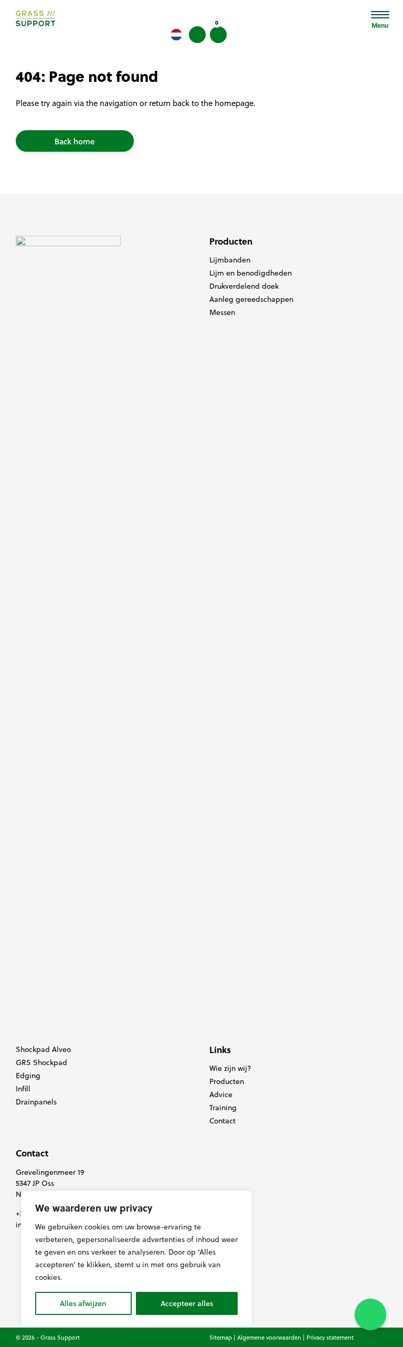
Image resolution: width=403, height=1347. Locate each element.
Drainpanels (36, 1102)
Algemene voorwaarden (269, 1337)
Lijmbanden (229, 260)
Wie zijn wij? (230, 1068)
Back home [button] (75, 141)
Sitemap (220, 1337)
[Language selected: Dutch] (176, 34)
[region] (136, 1258)
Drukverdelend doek (244, 286)
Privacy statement (330, 1337)
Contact (222, 1121)
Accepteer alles (187, 1303)
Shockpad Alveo (43, 1049)
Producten (226, 1081)
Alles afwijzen (83, 1303)
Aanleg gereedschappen (251, 299)
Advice (220, 1094)
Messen (222, 312)
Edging (28, 1075)
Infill (23, 1088)
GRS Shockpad (41, 1062)
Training (223, 1107)
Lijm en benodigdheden (250, 273)
